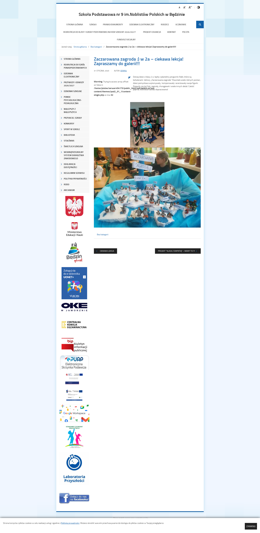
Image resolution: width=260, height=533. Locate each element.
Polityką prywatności (70, 523)
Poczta (185, 32)
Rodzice (165, 24)
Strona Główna (72, 58)
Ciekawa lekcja (107, 251)
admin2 (123, 70)
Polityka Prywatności (75, 178)
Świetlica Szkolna (73, 146)
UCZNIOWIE (180, 24)
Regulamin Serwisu (74, 173)
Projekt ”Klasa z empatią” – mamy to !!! (176, 251)
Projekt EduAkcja (152, 32)
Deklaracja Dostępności (70, 166)
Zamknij (250, 526)
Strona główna (74, 24)
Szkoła (92, 24)
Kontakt (171, 32)
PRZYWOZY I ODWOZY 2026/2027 (74, 84)
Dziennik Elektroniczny (141, 24)
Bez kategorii (96, 46)
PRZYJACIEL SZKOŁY (73, 117)
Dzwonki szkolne (73, 91)
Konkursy (69, 123)
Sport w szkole (72, 129)
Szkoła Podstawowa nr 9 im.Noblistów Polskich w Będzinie (132, 14)
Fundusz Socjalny (126, 39)
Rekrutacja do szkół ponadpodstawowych (75, 66)
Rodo (66, 184)
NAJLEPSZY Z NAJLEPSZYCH (70, 110)
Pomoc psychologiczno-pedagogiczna (73, 100)
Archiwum (69, 190)
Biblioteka (69, 134)
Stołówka (69, 140)
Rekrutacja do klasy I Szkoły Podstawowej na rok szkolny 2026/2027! (100, 32)
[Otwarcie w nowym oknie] (74, 229)
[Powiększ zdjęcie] (111, 107)
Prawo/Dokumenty (113, 24)
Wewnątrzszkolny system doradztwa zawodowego (74, 155)
